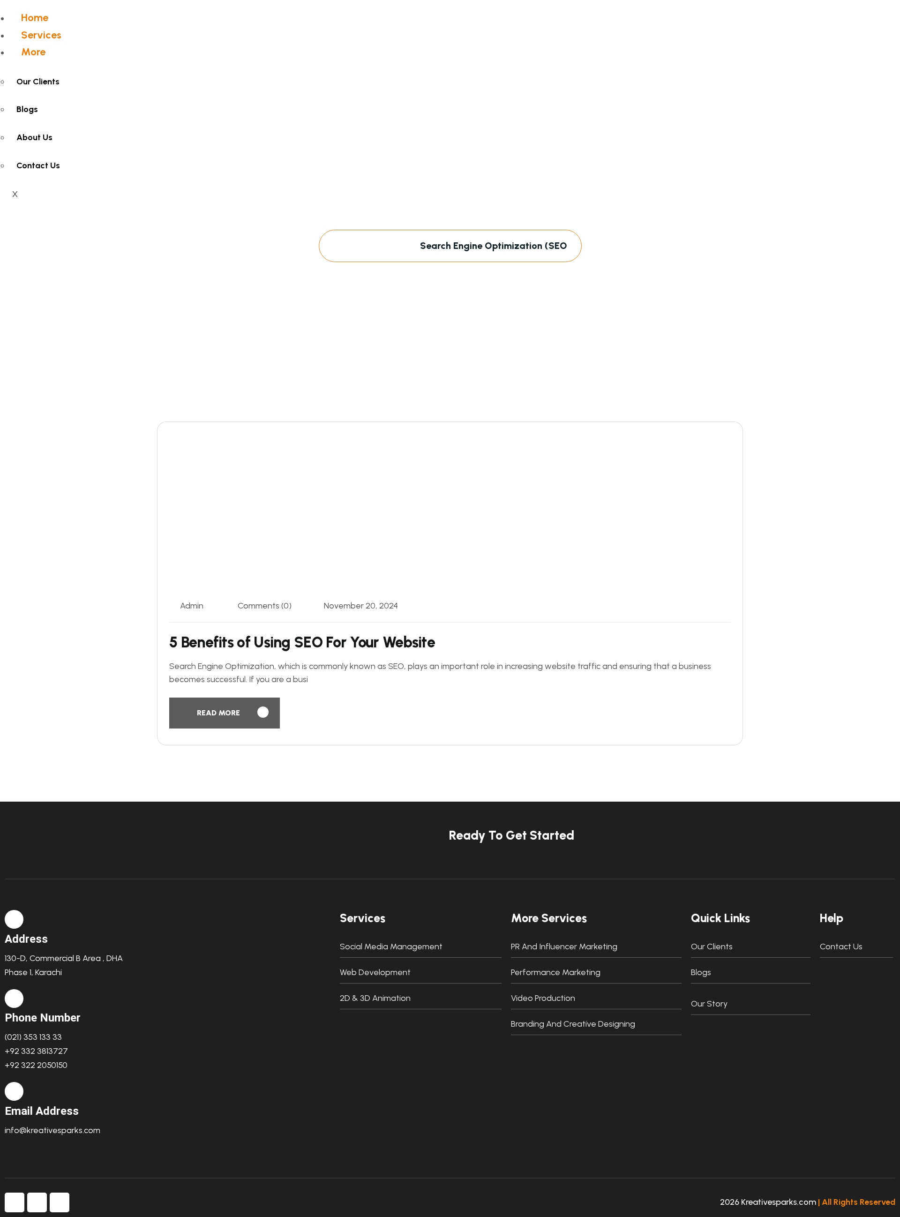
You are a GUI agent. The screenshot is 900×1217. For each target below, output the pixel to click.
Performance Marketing (555, 972)
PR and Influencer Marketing (564, 946)
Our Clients (38, 81)
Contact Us (38, 165)
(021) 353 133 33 (33, 1037)
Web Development (375, 972)
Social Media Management (391, 946)
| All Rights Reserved (856, 1202)
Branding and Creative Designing (573, 1024)
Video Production (543, 998)
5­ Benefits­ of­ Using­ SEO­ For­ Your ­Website (302, 642)
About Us (34, 137)
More (33, 51)
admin (191, 606)
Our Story (709, 1004)
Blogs (27, 109)
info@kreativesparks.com (52, 1130)
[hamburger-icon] (383, 16)
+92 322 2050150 (36, 1065)
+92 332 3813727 (36, 1051)
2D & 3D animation (375, 998)
